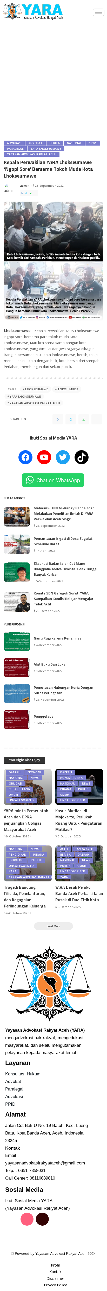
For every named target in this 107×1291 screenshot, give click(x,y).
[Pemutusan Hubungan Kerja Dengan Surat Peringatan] (17, 693)
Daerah (15, 772)
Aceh (64, 849)
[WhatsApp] (31, 193)
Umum (13, 795)
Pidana (65, 789)
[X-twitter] (57, 1219)
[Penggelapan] (17, 719)
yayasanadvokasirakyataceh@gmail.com (45, 1163)
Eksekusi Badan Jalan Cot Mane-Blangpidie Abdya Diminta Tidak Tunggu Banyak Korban (66, 569)
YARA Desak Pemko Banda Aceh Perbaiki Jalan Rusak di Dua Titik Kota (79, 893)
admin (25, 185)
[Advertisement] (53, 79)
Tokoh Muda (67, 389)
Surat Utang (19, 789)
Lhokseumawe (36, 389)
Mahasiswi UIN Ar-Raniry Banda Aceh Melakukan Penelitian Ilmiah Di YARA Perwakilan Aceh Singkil (64, 513)
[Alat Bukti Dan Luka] (17, 667)
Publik (83, 789)
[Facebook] (22, 193)
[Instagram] (27, 1219)
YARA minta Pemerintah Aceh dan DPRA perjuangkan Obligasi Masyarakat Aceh (26, 819)
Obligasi (15, 783)
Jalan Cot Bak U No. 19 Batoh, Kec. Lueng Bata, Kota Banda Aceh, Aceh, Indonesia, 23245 (46, 1133)
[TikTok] (82, 457)
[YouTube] (44, 457)
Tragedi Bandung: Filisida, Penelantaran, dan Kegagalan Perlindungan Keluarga (25, 896)
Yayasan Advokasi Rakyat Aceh (31, 154)
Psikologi (16, 860)
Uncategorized (21, 800)
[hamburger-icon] (98, 12)
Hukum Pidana (71, 778)
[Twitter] (26, 193)
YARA (12, 871)
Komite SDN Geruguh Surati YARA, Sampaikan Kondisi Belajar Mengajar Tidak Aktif (63, 598)
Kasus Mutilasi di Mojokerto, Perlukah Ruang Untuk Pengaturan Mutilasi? (78, 819)
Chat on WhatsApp (58, 480)
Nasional (74, 143)
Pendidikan (17, 854)
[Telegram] (35, 193)
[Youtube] (11, 1233)
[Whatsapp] (27, 1233)
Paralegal (15, 149)
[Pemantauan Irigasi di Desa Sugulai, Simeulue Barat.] (17, 544)
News (93, 143)
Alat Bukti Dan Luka (49, 664)
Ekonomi (34, 772)
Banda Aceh (84, 849)
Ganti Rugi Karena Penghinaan (59, 638)
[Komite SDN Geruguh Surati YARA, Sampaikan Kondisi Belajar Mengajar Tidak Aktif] (17, 602)
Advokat (36, 143)
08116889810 (42, 1178)
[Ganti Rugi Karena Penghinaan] (17, 641)
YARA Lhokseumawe (46, 149)
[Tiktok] (42, 1219)
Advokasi (14, 143)
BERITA (55, 143)
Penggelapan (45, 716)
